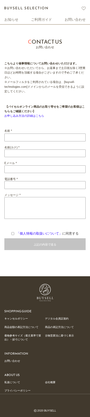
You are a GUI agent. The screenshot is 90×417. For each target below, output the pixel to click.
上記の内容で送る (45, 244)
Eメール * (10, 163)
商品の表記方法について (59, 327)
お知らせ (11, 19)
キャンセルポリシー (16, 318)
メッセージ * (12, 195)
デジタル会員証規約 (57, 318)
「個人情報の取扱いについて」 (39, 233)
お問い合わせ (75, 19)
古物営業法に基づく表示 (59, 335)
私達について (12, 382)
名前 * (8, 130)
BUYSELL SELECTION (26, 8)
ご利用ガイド (41, 19)
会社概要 (50, 382)
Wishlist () (84, 8)
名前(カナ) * (11, 147)
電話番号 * (11, 179)
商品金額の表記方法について (21, 327)
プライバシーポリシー (17, 390)
